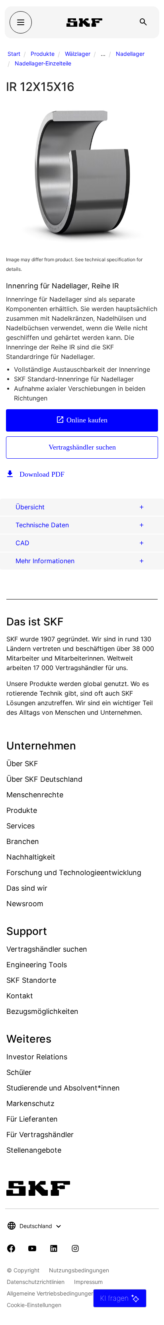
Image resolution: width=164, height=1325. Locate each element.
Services (20, 826)
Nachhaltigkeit (30, 857)
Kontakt (19, 996)
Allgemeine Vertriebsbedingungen (50, 1293)
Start (14, 53)
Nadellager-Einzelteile (43, 63)
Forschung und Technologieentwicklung (73, 872)
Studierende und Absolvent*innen (63, 1088)
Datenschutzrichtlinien (35, 1281)
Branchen (22, 841)
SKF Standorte (31, 980)
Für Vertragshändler (40, 1134)
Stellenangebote (33, 1150)
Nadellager (130, 53)
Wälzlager (77, 53)
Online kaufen (86, 420)
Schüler (18, 1072)
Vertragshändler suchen (82, 447)
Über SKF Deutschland (44, 779)
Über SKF (22, 763)
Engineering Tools (36, 964)
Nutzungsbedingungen (79, 1270)
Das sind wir (26, 888)
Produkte (43, 53)
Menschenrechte (34, 795)
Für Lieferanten (32, 1119)
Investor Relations (36, 1057)
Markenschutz (30, 1103)
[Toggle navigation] (21, 22)
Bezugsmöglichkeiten (42, 1011)
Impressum (88, 1281)
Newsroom (24, 903)
